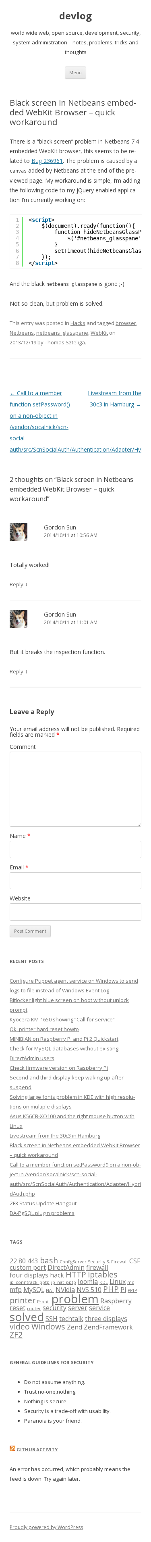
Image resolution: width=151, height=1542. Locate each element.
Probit (43, 1301)
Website (20, 898)
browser (126, 323)
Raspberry (116, 1300)
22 (13, 1261)
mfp (16, 1289)
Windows (48, 1326)
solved (27, 1316)
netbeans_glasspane (62, 332)
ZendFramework (108, 1327)
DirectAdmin (66, 1267)
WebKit (99, 332)
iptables (103, 1274)
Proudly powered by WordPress (46, 1527)
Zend (74, 1327)
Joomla (88, 1281)
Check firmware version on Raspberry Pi (59, 1067)
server (77, 1307)
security (54, 1307)
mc (130, 1282)
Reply (16, 584)
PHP (111, 1289)
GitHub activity (37, 1449)
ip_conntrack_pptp (30, 1282)
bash (49, 1260)
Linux (118, 1281)
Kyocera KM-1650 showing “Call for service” (62, 1019)
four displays (29, 1275)
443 (32, 1261)
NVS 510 (89, 1289)
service (99, 1307)
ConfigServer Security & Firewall (94, 1262)
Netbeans (22, 332)
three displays (106, 1318)
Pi (123, 1289)
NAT (50, 1290)
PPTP (132, 1290)
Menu (75, 72)
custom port (28, 1267)
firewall (97, 1267)
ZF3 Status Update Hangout (43, 1203)
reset (17, 1307)
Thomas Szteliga (65, 342)
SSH (52, 1318)
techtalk (71, 1318)
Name (20, 836)
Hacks (77, 323)
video (20, 1326)
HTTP (76, 1274)
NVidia (65, 1289)
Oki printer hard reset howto (44, 1029)
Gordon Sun (60, 527)
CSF (134, 1261)
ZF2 (16, 1334)
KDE (103, 1282)
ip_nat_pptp (63, 1282)
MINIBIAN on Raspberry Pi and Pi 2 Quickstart (64, 1038)
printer (22, 1300)
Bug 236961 (47, 161)
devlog (75, 16)
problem (75, 1299)
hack (57, 1275)
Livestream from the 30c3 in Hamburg (55, 1135)
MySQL (33, 1289)
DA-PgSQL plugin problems (42, 1213)
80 (22, 1261)
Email (19, 867)
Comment (23, 746)
